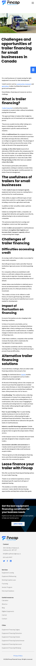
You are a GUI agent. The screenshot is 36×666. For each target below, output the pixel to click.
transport (28, 84)
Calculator (5, 600)
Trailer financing (7, 108)
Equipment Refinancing (9, 576)
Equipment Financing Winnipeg (11, 648)
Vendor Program (7, 587)
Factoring (5, 583)
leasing (23, 374)
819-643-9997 (7, 557)
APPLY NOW (18, 524)
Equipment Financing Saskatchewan (13, 640)
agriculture (5, 86)
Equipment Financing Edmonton (12, 633)
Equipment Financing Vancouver (12, 644)
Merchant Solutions (8, 591)
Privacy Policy (18, 656)
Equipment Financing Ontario (11, 637)
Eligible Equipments (8, 611)
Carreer (4, 615)
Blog (3, 608)
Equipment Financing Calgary (11, 629)
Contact (4, 618)
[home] (11, 3)
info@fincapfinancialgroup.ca (12, 553)
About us (4, 604)
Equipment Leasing (8, 572)
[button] (32, 3)
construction (21, 84)
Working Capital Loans (9, 580)
